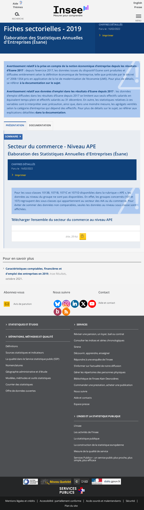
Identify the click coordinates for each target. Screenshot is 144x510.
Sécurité (130, 501)
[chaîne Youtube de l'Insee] (91, 304)
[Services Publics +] (72, 494)
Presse (138, 7)
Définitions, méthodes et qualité (30, 336)
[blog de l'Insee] (57, 312)
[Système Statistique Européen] (31, 484)
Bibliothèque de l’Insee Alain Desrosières (96, 378)
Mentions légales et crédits (20, 501)
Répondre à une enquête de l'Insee (93, 359)
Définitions (12, 346)
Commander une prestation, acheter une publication (103, 385)
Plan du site (71, 505)
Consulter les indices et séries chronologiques (99, 340)
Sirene (77, 346)
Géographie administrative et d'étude (26, 371)
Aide (15, 3)
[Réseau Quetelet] (56, 484)
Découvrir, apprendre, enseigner (92, 353)
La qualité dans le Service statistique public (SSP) (32, 359)
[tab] (15, 125)
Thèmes (18, 7)
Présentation (15, 125)
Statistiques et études (23, 324)
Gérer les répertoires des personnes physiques (99, 372)
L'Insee (77, 425)
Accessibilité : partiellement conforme (60, 501)
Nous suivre (80, 391)
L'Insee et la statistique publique (98, 416)
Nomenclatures (14, 365)
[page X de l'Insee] (83, 304)
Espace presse (81, 404)
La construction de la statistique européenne (99, 445)
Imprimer (107, 35)
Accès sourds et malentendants (103, 501)
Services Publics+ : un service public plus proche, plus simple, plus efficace (103, 459)
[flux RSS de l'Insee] (66, 311)
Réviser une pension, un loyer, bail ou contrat (99, 334)
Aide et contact (106, 302)
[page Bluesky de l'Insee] (57, 304)
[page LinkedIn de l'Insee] (75, 304)
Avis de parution (23, 304)
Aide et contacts (83, 397)
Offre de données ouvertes (21, 390)
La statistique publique (86, 438)
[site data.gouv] (106, 484)
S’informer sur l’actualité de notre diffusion (97, 366)
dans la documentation (50, 112)
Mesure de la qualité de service (91, 451)
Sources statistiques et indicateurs (25, 352)
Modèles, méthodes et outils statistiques (28, 378)
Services (82, 324)
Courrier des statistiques (19, 384)
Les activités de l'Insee (86, 432)
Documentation (40, 125)
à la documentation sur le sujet (40, 83)
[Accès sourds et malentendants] (21, 3)
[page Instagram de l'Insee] (66, 304)
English (138, 2)
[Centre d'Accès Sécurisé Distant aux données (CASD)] (82, 484)
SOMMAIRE (11, 136)
